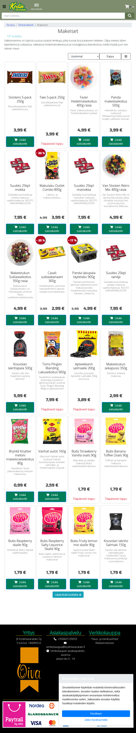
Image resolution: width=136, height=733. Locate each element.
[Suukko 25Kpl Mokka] (20, 165)
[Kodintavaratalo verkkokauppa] (18, 6)
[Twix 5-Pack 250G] (52, 77)
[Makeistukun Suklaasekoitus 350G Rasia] (20, 253)
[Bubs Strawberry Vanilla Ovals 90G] (84, 431)
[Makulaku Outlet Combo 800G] (52, 165)
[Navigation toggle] (4, 7)
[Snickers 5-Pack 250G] (20, 77)
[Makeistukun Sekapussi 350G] (116, 344)
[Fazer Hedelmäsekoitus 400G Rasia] (84, 77)
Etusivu (11, 25)
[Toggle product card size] (126, 56)
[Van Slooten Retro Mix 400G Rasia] (116, 165)
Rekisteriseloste (104, 643)
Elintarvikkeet (26, 25)
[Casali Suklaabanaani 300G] (52, 253)
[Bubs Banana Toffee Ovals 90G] (116, 431)
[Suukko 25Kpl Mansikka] (84, 165)
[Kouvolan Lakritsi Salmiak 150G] (116, 520)
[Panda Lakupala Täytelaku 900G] (84, 253)
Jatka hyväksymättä (95, 719)
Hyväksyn (96, 713)
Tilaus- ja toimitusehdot (104, 639)
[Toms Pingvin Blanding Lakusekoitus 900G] (52, 344)
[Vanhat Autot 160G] (52, 431)
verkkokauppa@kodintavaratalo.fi (65, 647)
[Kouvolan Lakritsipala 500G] (20, 344)
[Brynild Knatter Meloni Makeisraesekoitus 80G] (20, 431)
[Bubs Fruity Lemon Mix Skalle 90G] (84, 520)
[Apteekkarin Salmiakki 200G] (84, 344)
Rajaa (110, 56)
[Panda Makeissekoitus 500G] (116, 77)
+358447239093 (67, 639)
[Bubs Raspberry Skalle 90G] (20, 520)
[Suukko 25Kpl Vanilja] (116, 253)
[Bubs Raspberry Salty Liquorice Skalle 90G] (52, 520)
